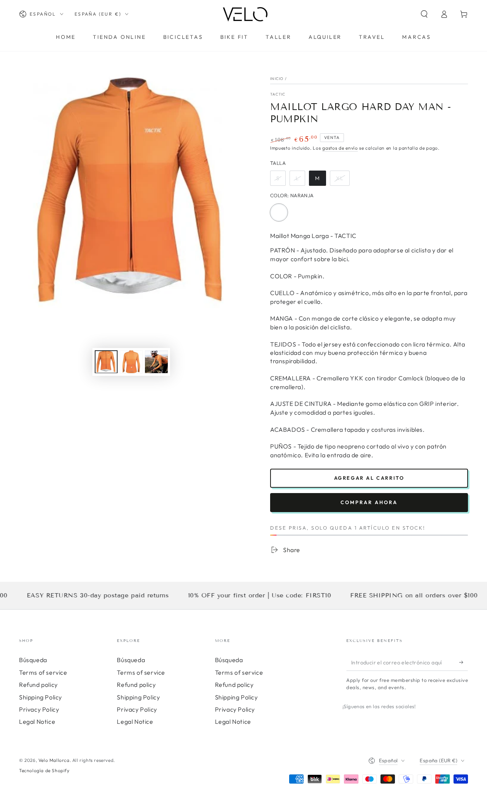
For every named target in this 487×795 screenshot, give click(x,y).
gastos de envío (340, 148)
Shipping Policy (40, 697)
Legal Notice (37, 721)
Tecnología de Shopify (44, 770)
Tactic (278, 94)
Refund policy (38, 684)
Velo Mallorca (54, 760)
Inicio (277, 78)
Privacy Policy (39, 709)
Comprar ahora (369, 502)
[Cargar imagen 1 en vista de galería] (106, 361)
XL (343, 180)
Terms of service (43, 672)
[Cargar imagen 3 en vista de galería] (156, 361)
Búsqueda (33, 660)
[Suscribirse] (463, 662)
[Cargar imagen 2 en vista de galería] (131, 361)
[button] (424, 14)
